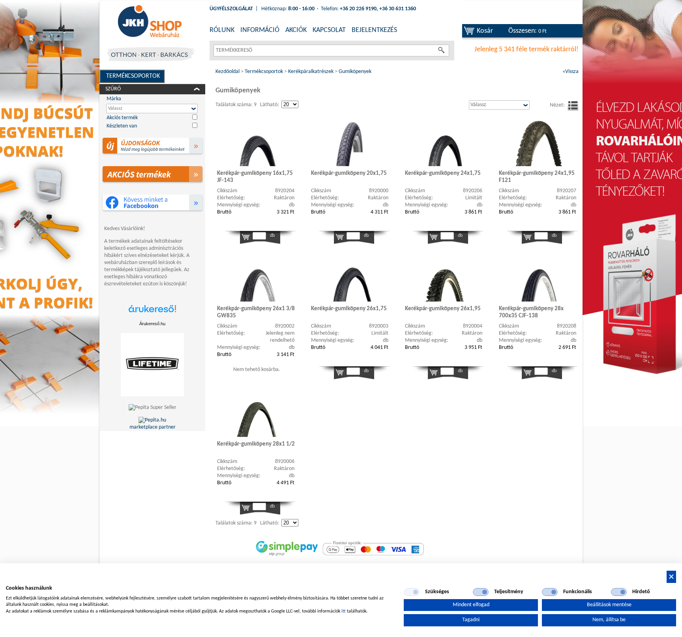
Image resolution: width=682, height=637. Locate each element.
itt (343, 611)
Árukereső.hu (152, 323)
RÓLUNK (222, 30)
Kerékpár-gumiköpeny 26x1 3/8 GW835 (256, 312)
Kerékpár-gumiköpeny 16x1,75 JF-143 (255, 177)
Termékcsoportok (133, 76)
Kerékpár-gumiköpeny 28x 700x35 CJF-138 (531, 312)
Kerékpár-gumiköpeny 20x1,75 (349, 173)
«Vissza (570, 72)
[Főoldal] (149, 21)
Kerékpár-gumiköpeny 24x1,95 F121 (537, 177)
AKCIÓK (296, 30)
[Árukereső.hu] (152, 312)
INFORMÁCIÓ (259, 30)
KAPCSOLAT (329, 30)
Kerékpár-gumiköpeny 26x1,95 (443, 309)
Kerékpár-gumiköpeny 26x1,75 (349, 309)
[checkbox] (412, 592)
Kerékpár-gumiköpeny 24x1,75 (443, 173)
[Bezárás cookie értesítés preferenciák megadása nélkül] (671, 577)
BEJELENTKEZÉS (374, 30)
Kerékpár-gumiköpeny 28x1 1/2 (256, 444)
